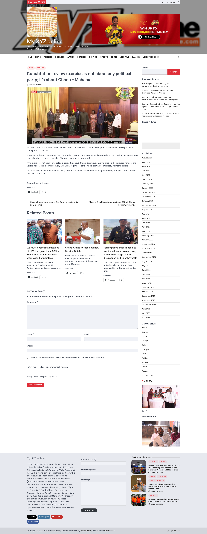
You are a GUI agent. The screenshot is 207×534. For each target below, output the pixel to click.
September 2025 (149, 205)
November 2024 (148, 248)
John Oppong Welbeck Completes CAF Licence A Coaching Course (163, 500)
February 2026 (148, 184)
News (38, 57)
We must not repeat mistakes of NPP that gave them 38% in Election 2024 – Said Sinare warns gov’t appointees (43, 252)
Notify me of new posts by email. (42, 376)
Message (85, 479)
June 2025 (146, 218)
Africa (70, 57)
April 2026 (146, 175)
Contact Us (89, 510)
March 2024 (147, 283)
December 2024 (148, 244)
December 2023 (148, 296)
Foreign (81, 57)
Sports (104, 57)
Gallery (136, 57)
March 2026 (147, 179)
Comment (32, 302)
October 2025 (147, 201)
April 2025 (146, 227)
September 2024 (149, 257)
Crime (114, 57)
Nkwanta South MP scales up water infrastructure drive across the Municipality (160, 98)
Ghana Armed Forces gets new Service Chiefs (82, 249)
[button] (144, 395)
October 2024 (148, 253)
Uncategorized (151, 57)
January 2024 (147, 291)
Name (30, 334)
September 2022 (149, 304)
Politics (48, 57)
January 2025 (147, 240)
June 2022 (146, 309)
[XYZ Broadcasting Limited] (161, 445)
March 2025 (147, 231)
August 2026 (147, 158)
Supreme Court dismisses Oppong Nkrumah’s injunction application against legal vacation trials (161, 106)
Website (31, 345)
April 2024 (146, 278)
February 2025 (148, 235)
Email (87, 334)
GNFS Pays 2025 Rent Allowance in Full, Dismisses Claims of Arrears (157, 91)
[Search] (178, 57)
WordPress (109, 530)
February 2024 (148, 287)
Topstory (145, 371)
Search (145, 67)
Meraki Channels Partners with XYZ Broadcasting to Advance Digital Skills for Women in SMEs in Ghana (164, 467)
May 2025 (146, 222)
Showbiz (93, 57)
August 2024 (147, 261)
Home (29, 57)
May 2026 (146, 171)
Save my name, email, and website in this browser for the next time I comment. (68, 357)
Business (59, 57)
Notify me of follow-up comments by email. (47, 367)
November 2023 (148, 300)
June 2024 (146, 270)
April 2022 (146, 317)
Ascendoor (86, 530)
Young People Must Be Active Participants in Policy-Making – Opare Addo (162, 486)
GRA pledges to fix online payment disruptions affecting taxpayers (156, 84)
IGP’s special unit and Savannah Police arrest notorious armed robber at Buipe (160, 114)
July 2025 (146, 214)
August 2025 (147, 209)
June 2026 (146, 166)
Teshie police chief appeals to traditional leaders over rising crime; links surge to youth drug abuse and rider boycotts (120, 252)
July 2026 (146, 162)
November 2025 (148, 197)
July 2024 (146, 266)
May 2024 (146, 274)
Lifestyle (124, 57)
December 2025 (148, 192)
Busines (145, 332)
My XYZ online (45, 41)
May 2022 (146, 313)
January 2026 (147, 188)
